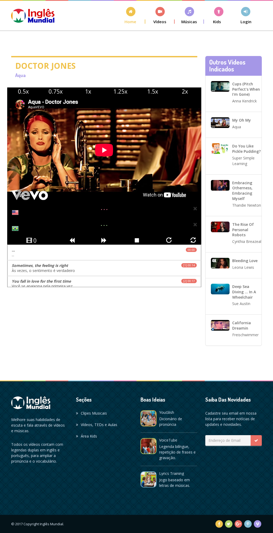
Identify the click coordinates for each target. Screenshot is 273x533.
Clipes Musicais (94, 413)
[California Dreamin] (220, 324)
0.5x (23, 91)
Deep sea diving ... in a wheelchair (244, 292)
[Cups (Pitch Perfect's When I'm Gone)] (220, 86)
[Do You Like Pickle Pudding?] (220, 148)
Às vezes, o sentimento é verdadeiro (103, 268)
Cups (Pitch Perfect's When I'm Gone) (246, 89)
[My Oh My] (220, 122)
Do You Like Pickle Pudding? (246, 148)
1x (88, 91)
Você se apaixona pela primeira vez (103, 283)
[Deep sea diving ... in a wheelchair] (220, 288)
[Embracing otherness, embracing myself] (220, 184)
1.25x (120, 91)
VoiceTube (168, 440)
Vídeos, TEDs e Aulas (99, 424)
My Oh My (241, 120)
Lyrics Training (171, 473)
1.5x (152, 91)
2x (185, 91)
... (103, 252)
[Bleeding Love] (220, 262)
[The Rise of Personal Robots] (220, 226)
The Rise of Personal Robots (243, 230)
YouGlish (166, 412)
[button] (160, 15)
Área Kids (89, 436)
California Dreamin (241, 325)
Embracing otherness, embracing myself (242, 190)
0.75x (56, 91)
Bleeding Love (245, 260)
